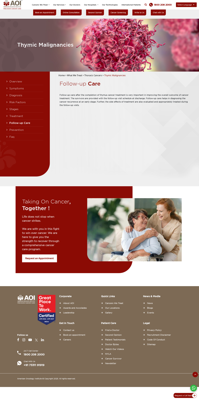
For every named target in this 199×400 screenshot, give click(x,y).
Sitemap (151, 344)
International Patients (131, 5)
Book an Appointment (44, 12)
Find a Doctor (112, 330)
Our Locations (112, 308)
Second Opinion (95, 12)
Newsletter (110, 363)
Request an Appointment (39, 258)
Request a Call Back (183, 395)
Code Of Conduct (156, 340)
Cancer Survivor (113, 359)
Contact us (68, 330)
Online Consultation (71, 12)
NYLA (108, 354)
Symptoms (16, 88)
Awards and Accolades (75, 308)
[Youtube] (30, 340)
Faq (11, 136)
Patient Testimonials (115, 340)
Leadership (68, 313)
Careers (67, 340)
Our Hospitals (90, 5)
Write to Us (139, 12)
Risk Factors (17, 102)
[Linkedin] (42, 340)
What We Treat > (75, 75)
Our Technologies (110, 5)
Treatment (16, 116)
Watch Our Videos (114, 349)
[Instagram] (24, 340)
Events (150, 313)
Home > (62, 75)
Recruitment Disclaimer (159, 335)
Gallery (108, 313)
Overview (15, 81)
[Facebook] (18, 340)
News (150, 303)
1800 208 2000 (34, 354)
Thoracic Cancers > (94, 75)
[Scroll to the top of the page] (195, 374)
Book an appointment (74, 335)
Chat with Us (158, 12)
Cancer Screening (118, 12)
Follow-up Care (19, 122)
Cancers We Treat (40, 5)
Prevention (16, 129)
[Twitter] (37, 340)
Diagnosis (15, 95)
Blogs (150, 308)
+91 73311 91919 (34, 365)
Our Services (58, 5)
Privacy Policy (154, 330)
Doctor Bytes (112, 344)
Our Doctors (74, 5)
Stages (13, 109)
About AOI (68, 303)
